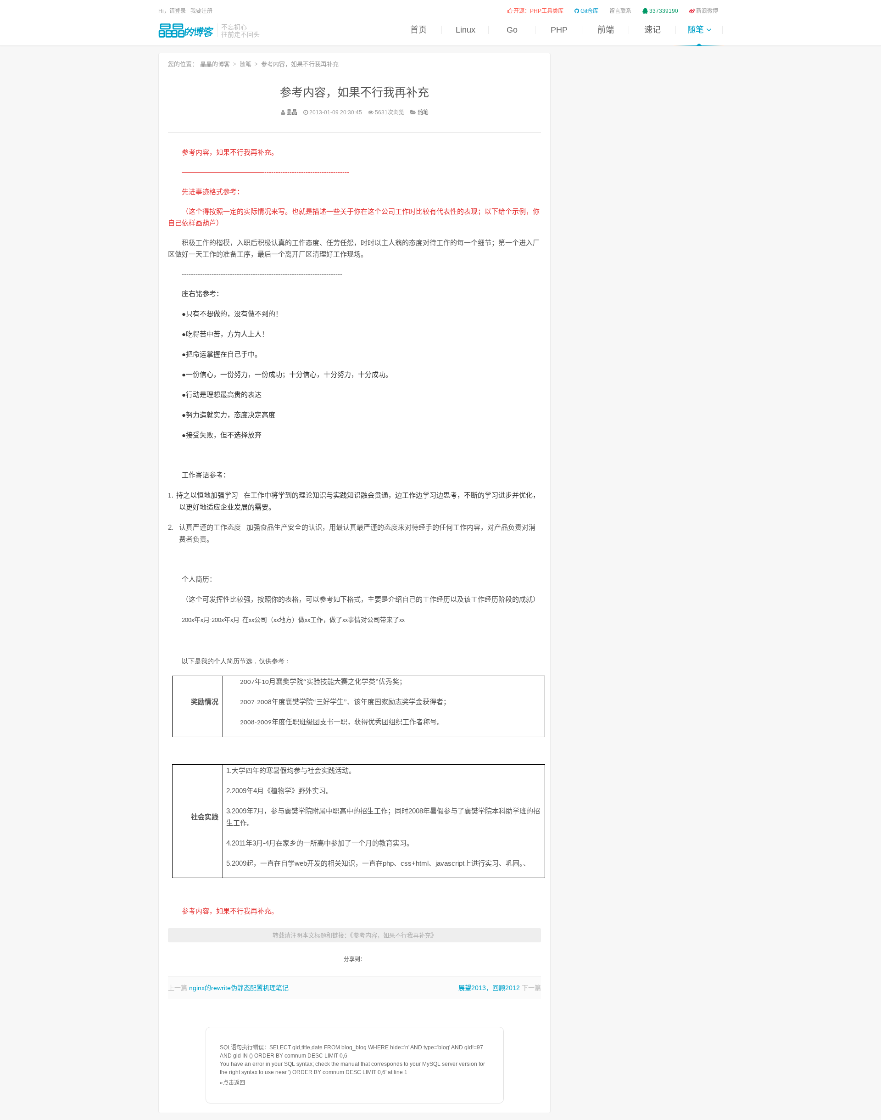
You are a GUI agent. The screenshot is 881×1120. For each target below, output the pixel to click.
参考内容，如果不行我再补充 (354, 92)
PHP (559, 30)
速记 (652, 30)
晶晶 (291, 112)
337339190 (663, 11)
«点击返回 (232, 1083)
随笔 (696, 30)
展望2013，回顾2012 (489, 987)
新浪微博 (706, 11)
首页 (418, 30)
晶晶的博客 (185, 30)
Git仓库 (588, 11)
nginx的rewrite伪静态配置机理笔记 (239, 987)
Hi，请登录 (172, 11)
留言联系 (620, 11)
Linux (465, 30)
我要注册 (201, 11)
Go (512, 30)
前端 (605, 30)
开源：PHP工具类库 (537, 11)
